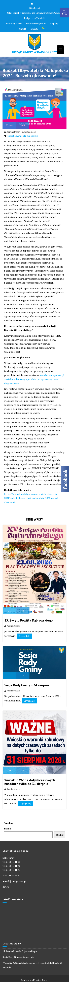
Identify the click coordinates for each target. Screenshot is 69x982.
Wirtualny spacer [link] (14, 23)
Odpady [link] (54, 23)
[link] (64, 12)
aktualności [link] (30, 131)
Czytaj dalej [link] (24, 636)
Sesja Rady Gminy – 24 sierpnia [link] (27, 685)
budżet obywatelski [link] (17, 135)
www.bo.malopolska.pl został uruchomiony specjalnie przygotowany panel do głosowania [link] (34, 379)
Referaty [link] (34, 28)
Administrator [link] (13, 131)
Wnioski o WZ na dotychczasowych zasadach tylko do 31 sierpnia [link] (29, 782)
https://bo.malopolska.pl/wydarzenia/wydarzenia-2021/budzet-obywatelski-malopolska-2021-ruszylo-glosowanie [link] (32, 498)
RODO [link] (6, 886)
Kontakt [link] (22, 28)
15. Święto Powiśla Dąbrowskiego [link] (28, 620)
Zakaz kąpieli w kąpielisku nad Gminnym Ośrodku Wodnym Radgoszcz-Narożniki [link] (35, 15)
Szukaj (7, 828)
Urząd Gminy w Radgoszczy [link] (34, 52)
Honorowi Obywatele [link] (36, 23)
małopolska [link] (32, 135)
